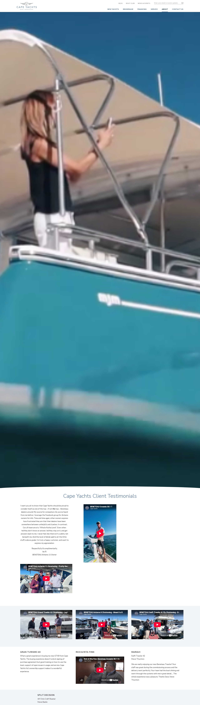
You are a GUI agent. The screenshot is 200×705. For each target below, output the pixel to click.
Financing (142, 9)
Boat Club (130, 3)
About (165, 9)
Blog (121, 3)
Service (154, 9)
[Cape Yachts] (27, 6)
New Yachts (113, 9)
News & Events (144, 3)
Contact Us (177, 9)
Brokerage (128, 9)
